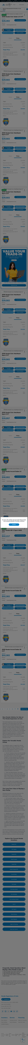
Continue (14, 524)
